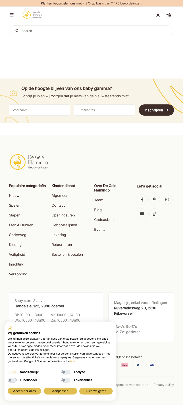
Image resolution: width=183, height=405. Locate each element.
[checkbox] (12, 372)
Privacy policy (164, 384)
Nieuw (14, 195)
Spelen (14, 205)
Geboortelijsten (64, 225)
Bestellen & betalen (67, 254)
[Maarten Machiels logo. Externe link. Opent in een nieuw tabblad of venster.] (10, 328)
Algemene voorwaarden (130, 384)
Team (98, 200)
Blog (98, 210)
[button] (10, 14)
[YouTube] (142, 213)
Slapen (14, 215)
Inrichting (16, 264)
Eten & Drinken (21, 225)
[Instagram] (167, 199)
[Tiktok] (154, 213)
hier (72, 361)
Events (99, 229)
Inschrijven (153, 110)
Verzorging (18, 274)
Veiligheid (17, 254)
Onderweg (17, 235)
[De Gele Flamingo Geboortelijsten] (32, 14)
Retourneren (62, 244)
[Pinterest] (154, 199)
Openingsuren (63, 215)
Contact (58, 205)
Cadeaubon (104, 219)
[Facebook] (142, 199)
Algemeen (60, 195)
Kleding (15, 244)
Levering (59, 235)
